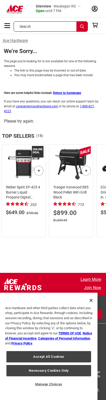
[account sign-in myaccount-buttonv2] (95, 8)
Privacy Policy (21, 343)
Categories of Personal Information (64, 338)
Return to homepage (67, 93)
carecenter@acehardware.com (37, 106)
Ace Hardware (15, 40)
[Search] (82, 26)
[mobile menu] (7, 25)
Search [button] (25, 26)
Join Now (92, 287)
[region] (49, 346)
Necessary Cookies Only (48, 370)
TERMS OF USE (69, 333)
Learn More (91, 279)
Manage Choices (48, 384)
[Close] (91, 300)
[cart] (97, 25)
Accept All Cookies (48, 357)
